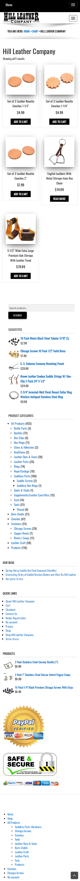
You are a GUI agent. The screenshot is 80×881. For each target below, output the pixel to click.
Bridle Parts (20, 428)
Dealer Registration (16, 618)
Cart (8, 605)
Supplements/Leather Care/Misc (31, 495)
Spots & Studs (22, 490)
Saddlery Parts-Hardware (28, 827)
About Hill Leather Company (20, 601)
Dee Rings (19, 442)
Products (16, 547)
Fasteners (16, 524)
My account (12, 622)
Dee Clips (19, 438)
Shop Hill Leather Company (19, 635)
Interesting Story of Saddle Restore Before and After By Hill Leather (41, 574)
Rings (17, 466)
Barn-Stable (17, 514)
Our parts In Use (14, 579)
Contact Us (11, 614)
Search (17, 315)
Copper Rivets (21, 533)
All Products (18, 423)
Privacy (9, 626)
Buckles (18, 433)
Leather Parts (21, 461)
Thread (20, 509)
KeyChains (19, 452)
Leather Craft (18, 543)
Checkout (10, 609)
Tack (16, 500)
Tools (17, 504)
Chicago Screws (22, 528)
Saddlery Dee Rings (27, 485)
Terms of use (12, 639)
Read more (59, 199)
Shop (35, 31)
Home (27, 31)
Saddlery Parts (22, 476)
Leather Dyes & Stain (25, 457)
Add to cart (21, 122)
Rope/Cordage (21, 471)
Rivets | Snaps (21, 538)
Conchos (15, 519)
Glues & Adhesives (24, 447)
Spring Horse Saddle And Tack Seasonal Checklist (31, 570)
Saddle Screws (25, 480)
